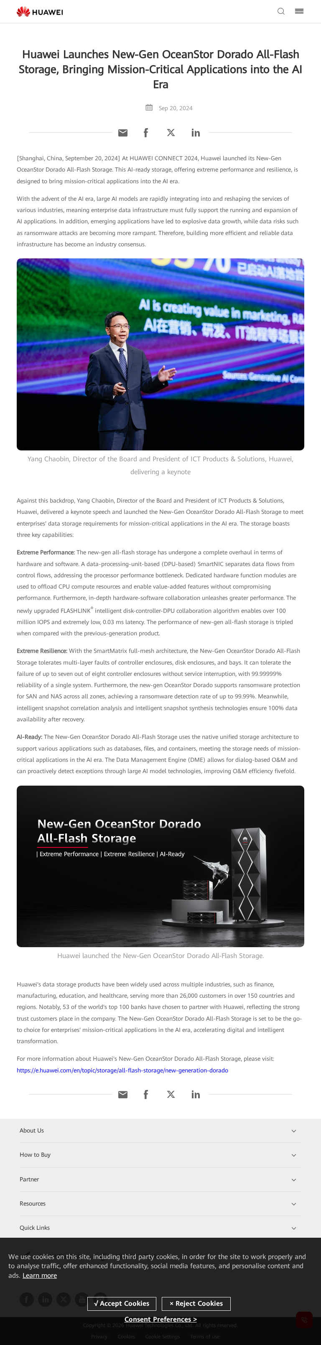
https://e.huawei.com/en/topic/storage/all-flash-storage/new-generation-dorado (122, 1070)
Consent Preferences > (161, 1319)
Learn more (40, 1275)
